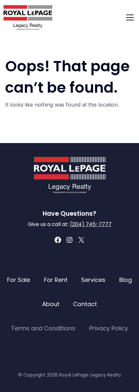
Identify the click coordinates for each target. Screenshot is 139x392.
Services (93, 280)
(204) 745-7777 (91, 224)
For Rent (56, 280)
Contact (85, 304)
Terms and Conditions (43, 328)
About (50, 304)
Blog (125, 280)
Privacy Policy (108, 328)
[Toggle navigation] (130, 17)
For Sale (18, 280)
